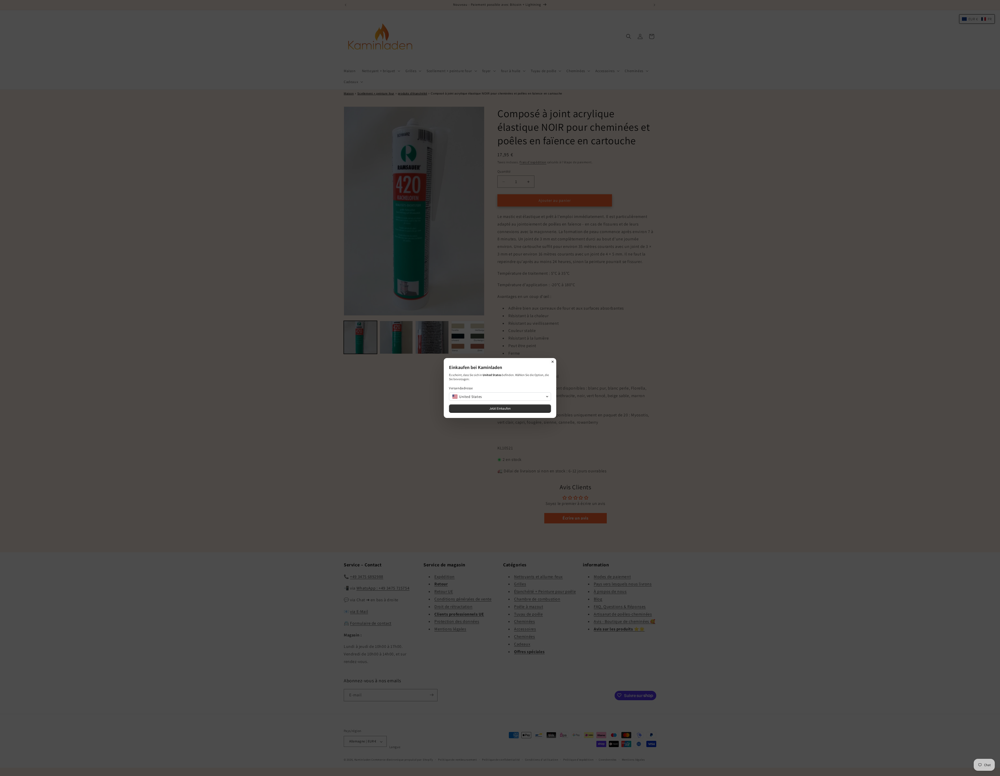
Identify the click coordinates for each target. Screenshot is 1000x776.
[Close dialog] (552, 361)
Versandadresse (461, 388)
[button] (500, 396)
